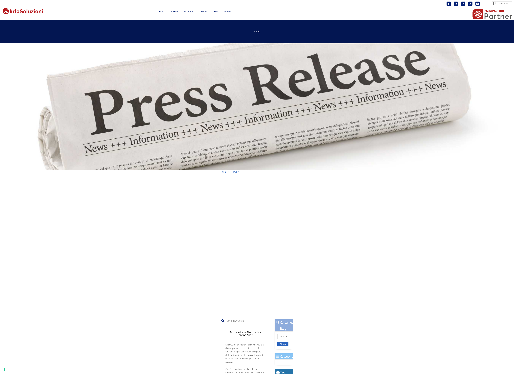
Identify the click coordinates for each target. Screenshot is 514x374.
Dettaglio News (241, 174)
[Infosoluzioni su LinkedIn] (456, 3)
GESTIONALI (189, 11)
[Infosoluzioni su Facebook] (449, 3)
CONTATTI (228, 11)
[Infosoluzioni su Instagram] (463, 3)
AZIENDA (174, 11)
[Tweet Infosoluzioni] (470, 3)
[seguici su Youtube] (478, 3)
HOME (162, 11)
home (225, 174)
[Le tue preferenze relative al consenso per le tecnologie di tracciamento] (4, 369)
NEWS (215, 11)
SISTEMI (203, 11)
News (234, 174)
